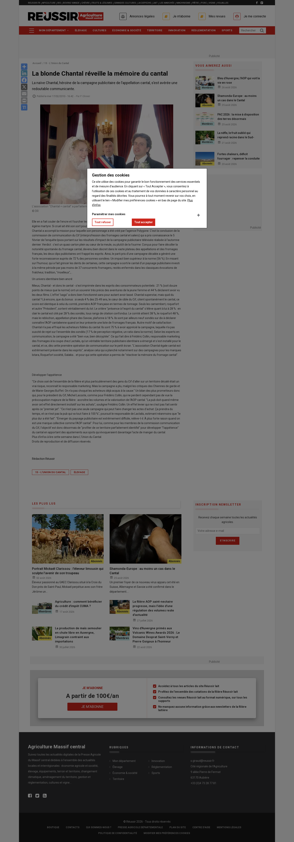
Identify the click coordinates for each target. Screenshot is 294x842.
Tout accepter (143, 222)
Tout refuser (102, 222)
